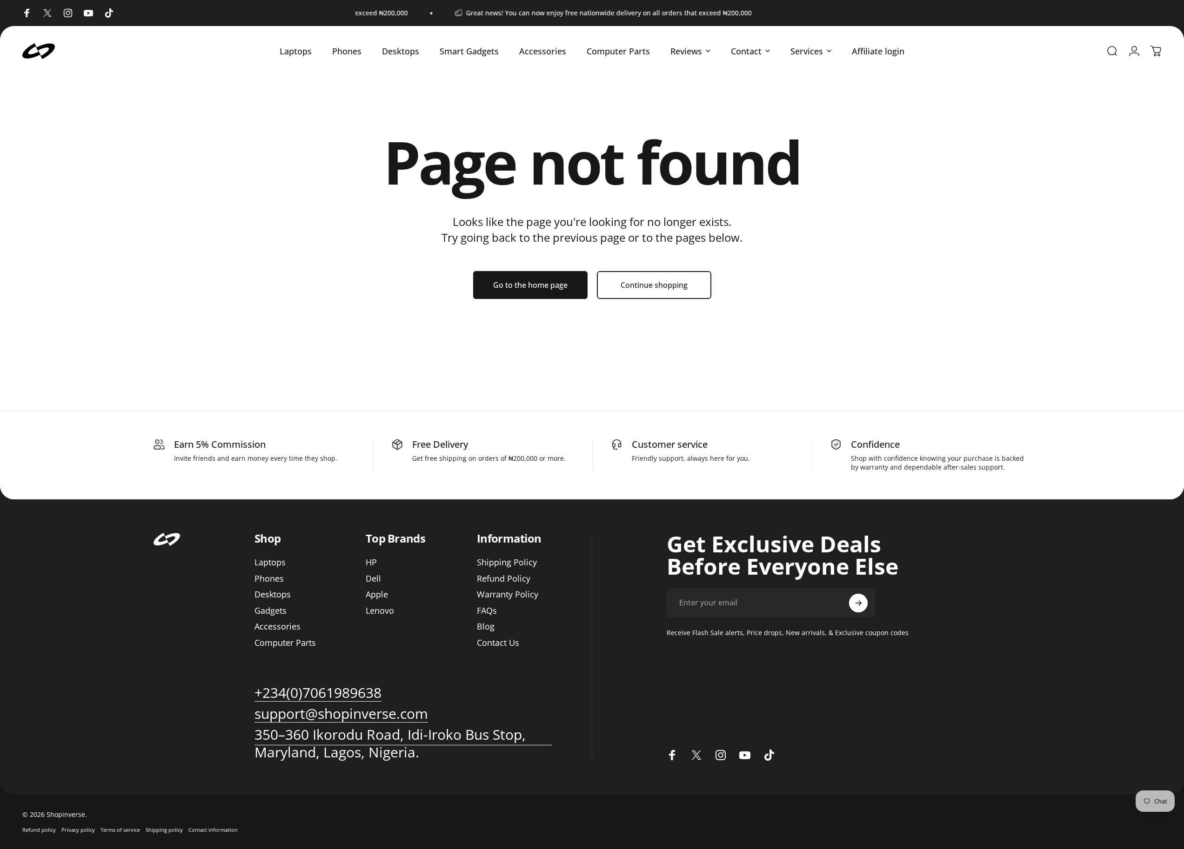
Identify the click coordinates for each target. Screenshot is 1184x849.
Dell (373, 578)
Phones (269, 578)
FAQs (487, 610)
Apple (377, 594)
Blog (486, 626)
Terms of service (120, 829)
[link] (341, 714)
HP (371, 562)
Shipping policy (164, 829)
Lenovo (380, 610)
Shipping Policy (507, 562)
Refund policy (39, 829)
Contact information (213, 829)
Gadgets (270, 610)
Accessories (277, 626)
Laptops (270, 562)
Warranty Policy (507, 594)
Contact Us (498, 642)
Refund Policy (503, 578)
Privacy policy (78, 829)
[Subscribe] (858, 603)
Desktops (272, 594)
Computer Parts (285, 642)
